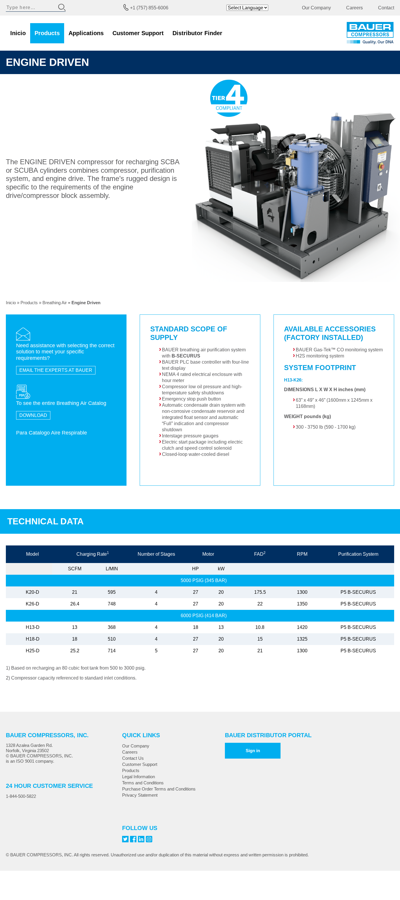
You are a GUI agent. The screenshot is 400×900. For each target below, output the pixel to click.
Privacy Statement (140, 795)
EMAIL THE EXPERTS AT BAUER (55, 370)
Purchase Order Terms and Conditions (159, 788)
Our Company (316, 7)
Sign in (253, 750)
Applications (86, 33)
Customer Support (138, 33)
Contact (386, 7)
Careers (354, 7)
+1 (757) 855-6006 (149, 7)
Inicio (18, 33)
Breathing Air (54, 302)
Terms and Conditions (143, 782)
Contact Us (133, 758)
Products (47, 33)
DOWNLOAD (33, 415)
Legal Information (138, 776)
